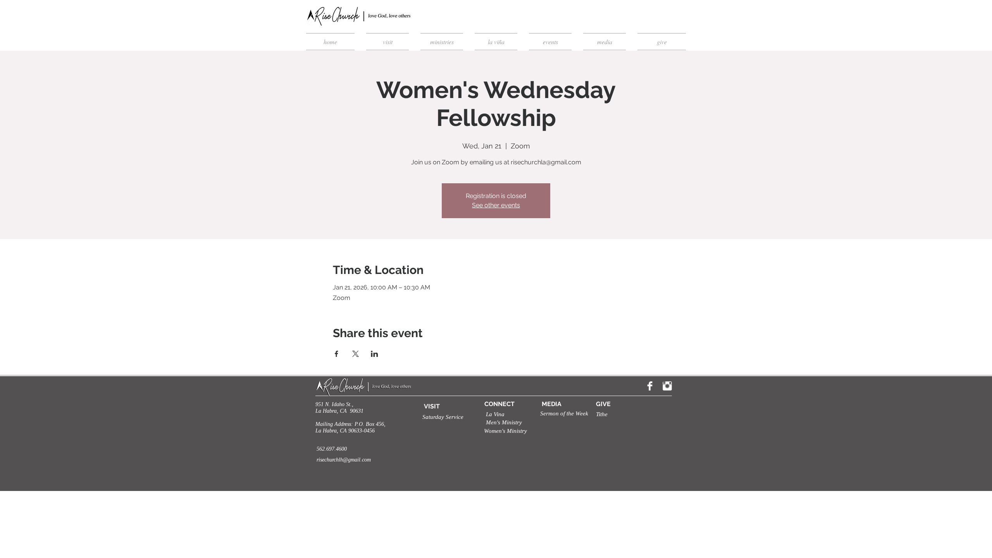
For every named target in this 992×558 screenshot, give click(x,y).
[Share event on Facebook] (336, 354)
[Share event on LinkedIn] (374, 354)
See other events (496, 205)
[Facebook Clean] (649, 386)
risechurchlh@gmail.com (344, 460)
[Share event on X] (355, 354)
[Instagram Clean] (667, 386)
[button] (440, 417)
